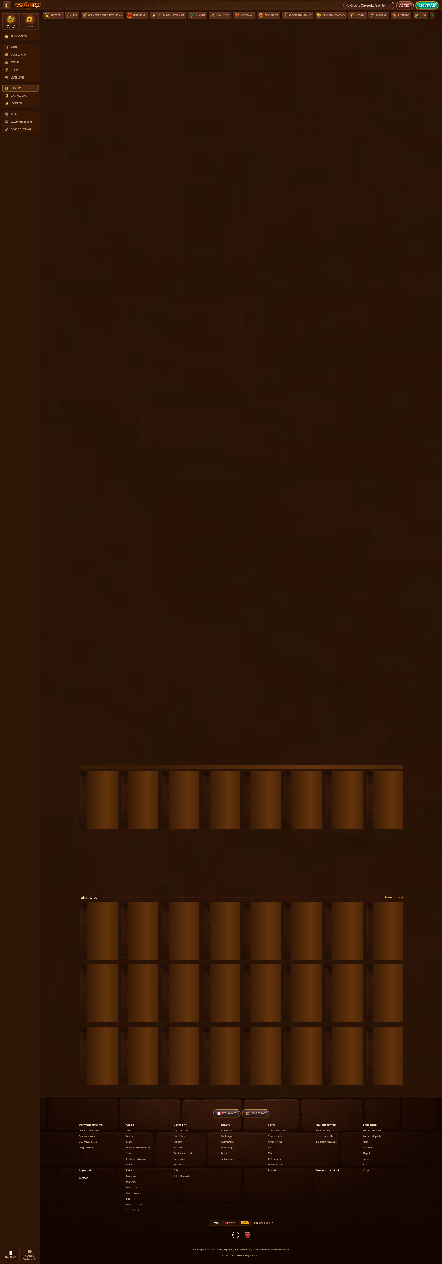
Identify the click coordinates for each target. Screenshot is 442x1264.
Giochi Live (131, 1187)
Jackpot (224, 1153)
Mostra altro (262, 1223)
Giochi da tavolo (134, 1204)
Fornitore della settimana (138, 1147)
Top (128, 1130)
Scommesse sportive (277, 1130)
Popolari (130, 1141)
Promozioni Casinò (372, 1130)
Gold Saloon (179, 1136)
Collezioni (367, 1147)
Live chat (258, 1113)
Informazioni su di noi (89, 1130)
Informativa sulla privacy (327, 1130)
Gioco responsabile (324, 1136)
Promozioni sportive (372, 1136)
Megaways (131, 1181)
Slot (128, 1198)
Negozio (367, 1153)
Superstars (131, 1153)
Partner (83, 1178)
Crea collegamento (88, 1141)
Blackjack (178, 1147)
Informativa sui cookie (326, 1141)
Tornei (366, 1159)
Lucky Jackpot (227, 1141)
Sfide (365, 1141)
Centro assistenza (87, 1136)
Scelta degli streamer (136, 1159)
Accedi (404, 5)
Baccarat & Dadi (181, 1164)
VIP (365, 1164)
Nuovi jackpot (227, 1147)
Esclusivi (130, 1170)
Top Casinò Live (181, 1130)
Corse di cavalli (275, 1141)
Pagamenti (85, 1170)
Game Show (179, 1159)
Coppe (366, 1170)
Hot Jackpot (226, 1136)
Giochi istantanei (134, 1193)
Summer (130, 1164)
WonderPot (226, 1130)
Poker (176, 1170)
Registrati (427, 5)
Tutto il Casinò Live (183, 1176)
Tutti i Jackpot (227, 1159)
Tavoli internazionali (183, 1153)
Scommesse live (275, 1136)
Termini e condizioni (327, 1170)
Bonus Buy (131, 1176)
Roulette (178, 1141)
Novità (129, 1136)
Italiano (229, 1113)
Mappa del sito (86, 1147)
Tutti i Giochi (90, 897)
